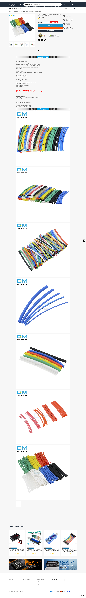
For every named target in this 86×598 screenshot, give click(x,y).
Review (49, 50)
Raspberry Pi (41, 6)
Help (76, 8)
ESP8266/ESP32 (35, 6)
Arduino (30, 6)
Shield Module (55, 6)
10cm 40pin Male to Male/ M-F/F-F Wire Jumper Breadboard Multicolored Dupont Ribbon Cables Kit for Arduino (69, 550)
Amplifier (45, 6)
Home (10, 11)
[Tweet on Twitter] (42, 40)
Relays (59, 6)
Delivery (44, 50)
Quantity (40, 22)
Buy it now (50, 25)
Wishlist (71, 8)
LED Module (50, 6)
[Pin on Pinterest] (45, 40)
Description (38, 50)
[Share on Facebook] (39, 40)
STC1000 (26, 6)
